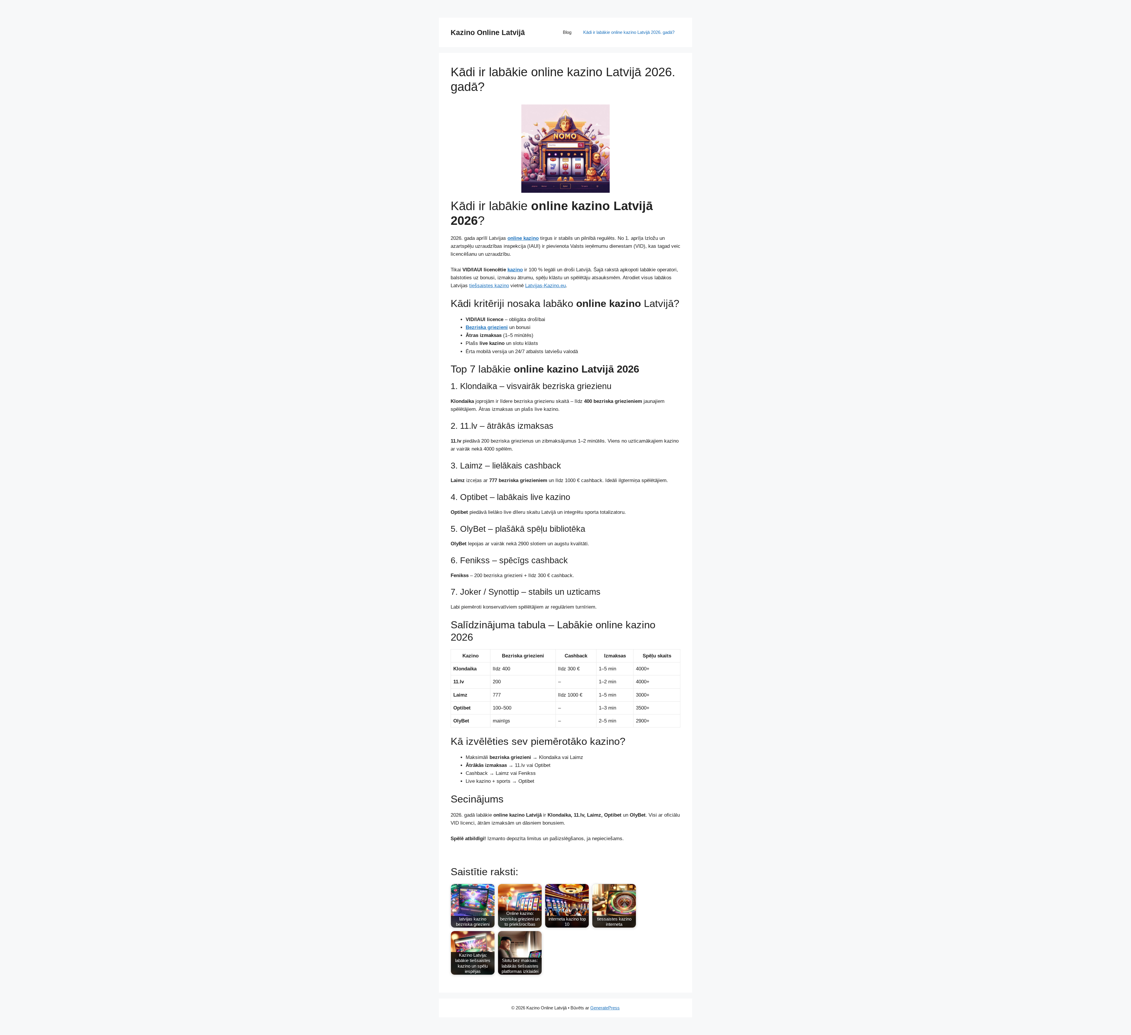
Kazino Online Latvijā (488, 32)
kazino (515, 270)
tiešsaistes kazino (489, 285)
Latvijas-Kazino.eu (545, 285)
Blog (567, 32)
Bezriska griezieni (487, 327)
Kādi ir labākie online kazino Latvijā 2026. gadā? (628, 32)
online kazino (523, 238)
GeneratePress (605, 1007)
